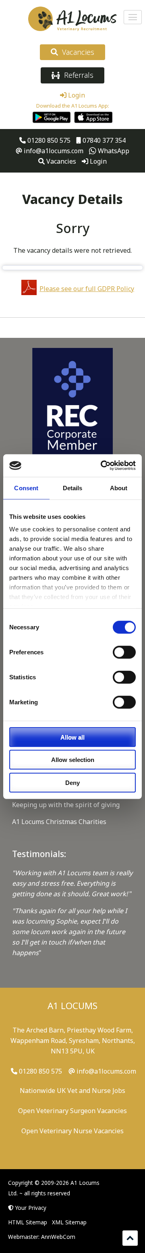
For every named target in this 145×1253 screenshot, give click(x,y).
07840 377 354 (103, 140)
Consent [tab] (26, 487)
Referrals (76, 75)
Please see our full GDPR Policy (86, 288)
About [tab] (119, 487)
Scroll (130, 1238)
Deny (72, 782)
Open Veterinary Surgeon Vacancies (72, 1110)
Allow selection (72, 759)
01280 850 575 (48, 140)
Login (75, 95)
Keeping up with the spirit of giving (66, 804)
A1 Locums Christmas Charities (59, 821)
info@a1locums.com (52, 150)
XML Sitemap (69, 1222)
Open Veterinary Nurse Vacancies (72, 1130)
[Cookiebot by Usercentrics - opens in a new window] (102, 465)
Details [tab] (73, 487)
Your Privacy (30, 1207)
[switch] (124, 651)
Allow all (72, 736)
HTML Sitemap (27, 1222)
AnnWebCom (58, 1237)
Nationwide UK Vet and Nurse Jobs (72, 1090)
